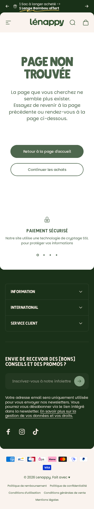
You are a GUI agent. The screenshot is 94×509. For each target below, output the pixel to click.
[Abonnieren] (79, 381)
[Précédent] (7, 6)
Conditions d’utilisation (25, 493)
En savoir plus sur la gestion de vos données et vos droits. (40, 414)
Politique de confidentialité (68, 486)
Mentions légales (47, 500)
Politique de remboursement (27, 486)
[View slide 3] (50, 255)
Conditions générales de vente (65, 493)
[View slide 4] (56, 255)
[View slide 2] (44, 255)
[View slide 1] (37, 255)
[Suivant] (86, 6)
